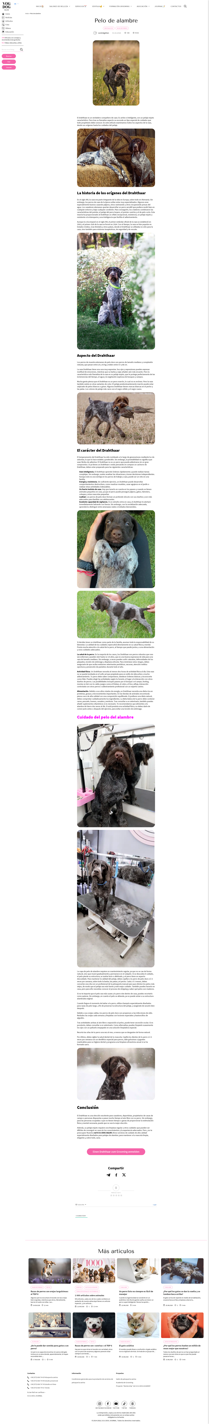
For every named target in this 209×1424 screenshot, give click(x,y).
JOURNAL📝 (160, 6)
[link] (9, 67)
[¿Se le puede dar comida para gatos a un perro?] (50, 1325)
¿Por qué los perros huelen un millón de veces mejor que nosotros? (182, 1347)
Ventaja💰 (97, 6)
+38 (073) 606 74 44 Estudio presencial (44, 1381)
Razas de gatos (125, 1341)
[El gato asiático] (138, 1325)
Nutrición (35, 1341)
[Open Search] (185, 6)
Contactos (176, 6)
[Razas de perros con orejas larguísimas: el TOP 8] (50, 1271)
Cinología (124, 1287)
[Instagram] (99, 1403)
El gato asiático (126, 1345)
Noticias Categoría (91, 1287)
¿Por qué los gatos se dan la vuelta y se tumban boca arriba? (181, 1293)
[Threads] (132, 1403)
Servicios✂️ (81, 6)
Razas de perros (122, 28)
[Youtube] (116, 1403)
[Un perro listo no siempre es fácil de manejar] (138, 1271)
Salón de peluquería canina (126, 1379)
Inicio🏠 (40, 6)
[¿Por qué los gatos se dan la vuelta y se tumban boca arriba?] (182, 1271)
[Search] (22, 50)
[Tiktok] (124, 1403)
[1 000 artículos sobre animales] (94, 1271)
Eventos (79, 1287)
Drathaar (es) (108, 28)
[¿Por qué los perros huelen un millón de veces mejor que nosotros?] (182, 1325)
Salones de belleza (58, 6)
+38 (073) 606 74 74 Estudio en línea (43, 1384)
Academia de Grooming (124, 1382)
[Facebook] (108, 1403)
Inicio (27, 13)
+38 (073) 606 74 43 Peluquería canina (44, 1377)
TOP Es (48, 1287)
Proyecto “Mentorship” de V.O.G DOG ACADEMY (133, 1386)
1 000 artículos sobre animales (89, 1295)
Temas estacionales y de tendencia (87, 1291)
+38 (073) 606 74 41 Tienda (40, 1388)
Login (155, 1205)
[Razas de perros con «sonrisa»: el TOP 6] (94, 1325)
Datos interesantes (171, 1341)
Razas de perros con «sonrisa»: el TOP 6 (93, 1345)
